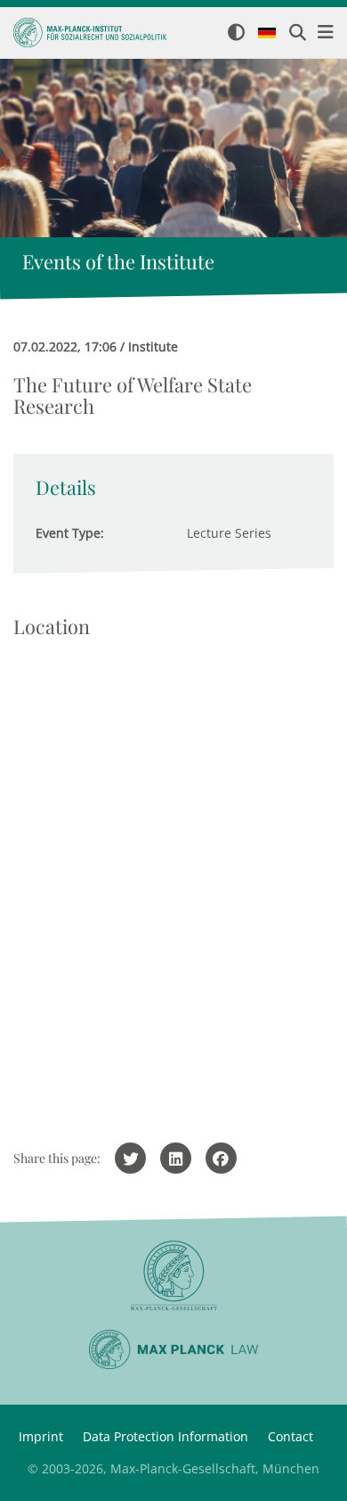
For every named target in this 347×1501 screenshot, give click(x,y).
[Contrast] (236, 33)
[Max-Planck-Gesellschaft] (173, 1276)
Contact (290, 1436)
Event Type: (70, 532)
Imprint (41, 1436)
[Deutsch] (267, 34)
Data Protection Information (165, 1436)
